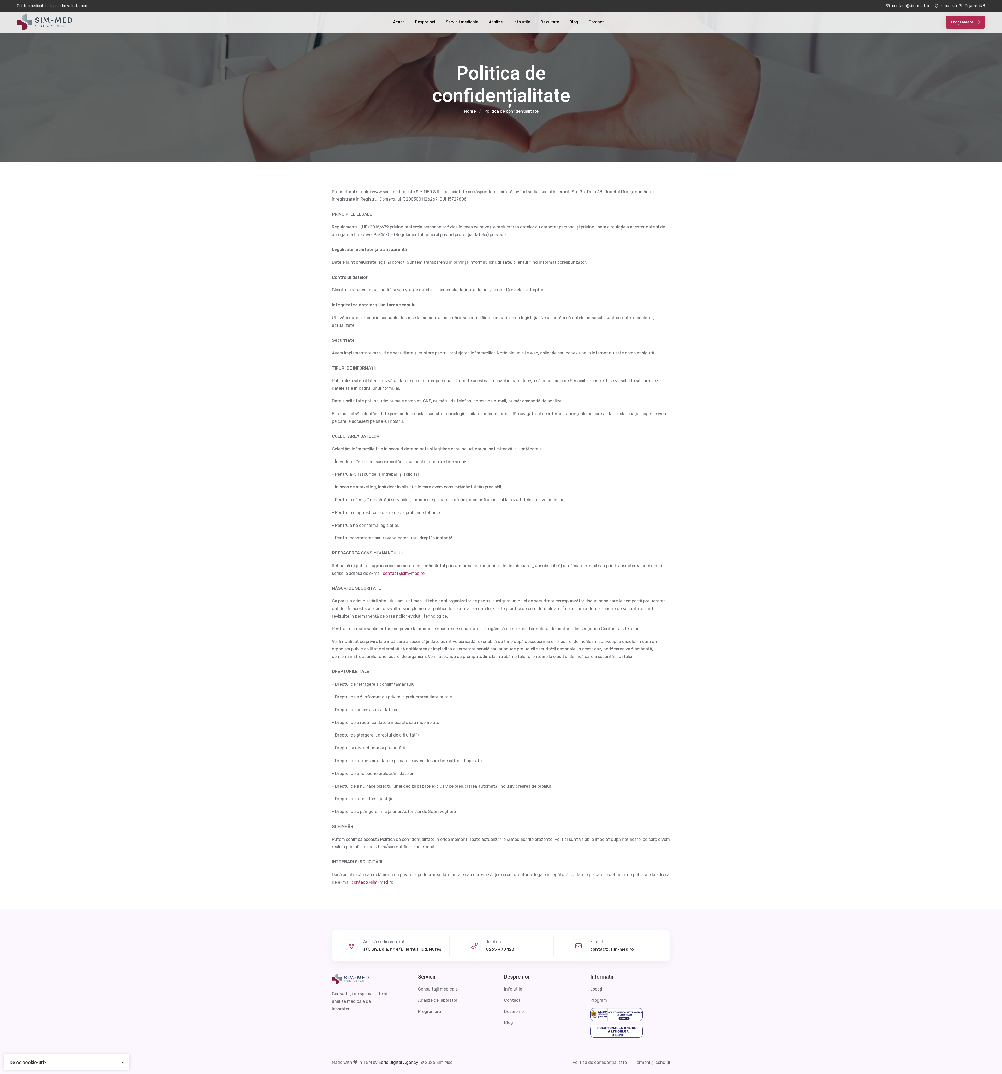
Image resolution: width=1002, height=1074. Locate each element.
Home (470, 111)
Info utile (521, 22)
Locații (596, 989)
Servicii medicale (462, 22)
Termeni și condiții (652, 1062)
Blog (574, 22)
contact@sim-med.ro (910, 6)
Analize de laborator (437, 1000)
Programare (962, 22)
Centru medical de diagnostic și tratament (53, 6)
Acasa (399, 22)
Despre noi (425, 22)
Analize (496, 22)
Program (598, 1000)
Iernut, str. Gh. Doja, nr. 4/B (963, 6)
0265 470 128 (500, 949)
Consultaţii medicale (438, 989)
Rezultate (550, 22)
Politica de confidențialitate (599, 1062)
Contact (596, 22)
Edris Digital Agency (398, 1062)
